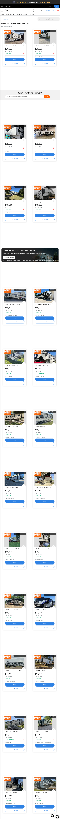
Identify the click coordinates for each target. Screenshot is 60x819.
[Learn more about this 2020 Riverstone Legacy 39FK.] (15, 662)
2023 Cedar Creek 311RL (12, 487)
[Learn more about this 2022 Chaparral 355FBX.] (15, 132)
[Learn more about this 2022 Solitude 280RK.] (45, 784)
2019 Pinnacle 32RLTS (41, 426)
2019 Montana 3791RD (11, 731)
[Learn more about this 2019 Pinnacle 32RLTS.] (45, 418)
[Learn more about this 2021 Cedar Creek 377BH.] (45, 37)
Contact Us (15, 63)
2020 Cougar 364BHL (41, 202)
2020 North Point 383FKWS (12, 548)
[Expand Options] (23, 44)
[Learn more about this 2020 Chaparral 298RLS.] (45, 723)
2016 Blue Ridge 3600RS (12, 426)
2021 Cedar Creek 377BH (42, 46)
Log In (50, 6)
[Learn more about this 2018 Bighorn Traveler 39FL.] (45, 540)
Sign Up (56, 6)
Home (2, 14)
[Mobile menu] (2, 10)
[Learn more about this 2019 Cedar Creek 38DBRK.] (15, 296)
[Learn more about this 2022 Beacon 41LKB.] (45, 601)
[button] (52, 815)
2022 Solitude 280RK (41, 792)
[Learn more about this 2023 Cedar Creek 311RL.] (15, 479)
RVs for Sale (9, 14)
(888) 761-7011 (50, 11)
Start (46, 96)
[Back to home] (6, 10)
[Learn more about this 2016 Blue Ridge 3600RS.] (15, 418)
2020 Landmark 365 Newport (43, 487)
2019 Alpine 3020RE (10, 46)
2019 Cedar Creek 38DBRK (12, 304)
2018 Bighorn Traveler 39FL (42, 548)
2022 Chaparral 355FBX (11, 141)
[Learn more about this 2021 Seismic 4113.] (45, 132)
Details (14, 59)
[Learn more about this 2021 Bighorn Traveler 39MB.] (45, 296)
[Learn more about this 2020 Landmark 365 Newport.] (45, 479)
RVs (10, 6)
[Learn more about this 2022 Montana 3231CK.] (15, 784)
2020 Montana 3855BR (11, 365)
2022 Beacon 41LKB (40, 609)
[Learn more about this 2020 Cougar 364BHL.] (45, 193)
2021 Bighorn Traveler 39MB (43, 304)
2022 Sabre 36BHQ (40, 670)
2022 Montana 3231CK (11, 792)
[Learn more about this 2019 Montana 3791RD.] (15, 723)
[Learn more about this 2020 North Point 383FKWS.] (15, 540)
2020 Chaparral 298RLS (41, 731)
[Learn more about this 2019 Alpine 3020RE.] (15, 37)
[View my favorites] (58, 11)
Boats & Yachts (4, 6)
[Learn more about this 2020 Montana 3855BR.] (15, 357)
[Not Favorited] (24, 53)
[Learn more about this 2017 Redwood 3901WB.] (15, 601)
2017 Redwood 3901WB (11, 609)
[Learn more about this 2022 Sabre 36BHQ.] (45, 662)
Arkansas (25, 14)
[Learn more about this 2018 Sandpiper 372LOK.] (45, 357)
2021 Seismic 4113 (40, 141)
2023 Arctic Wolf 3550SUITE (13, 202)
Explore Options (9, 257)
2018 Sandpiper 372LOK (42, 365)
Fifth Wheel (17, 14)
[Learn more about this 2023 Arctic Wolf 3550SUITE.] (15, 193)
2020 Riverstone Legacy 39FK (13, 670)
